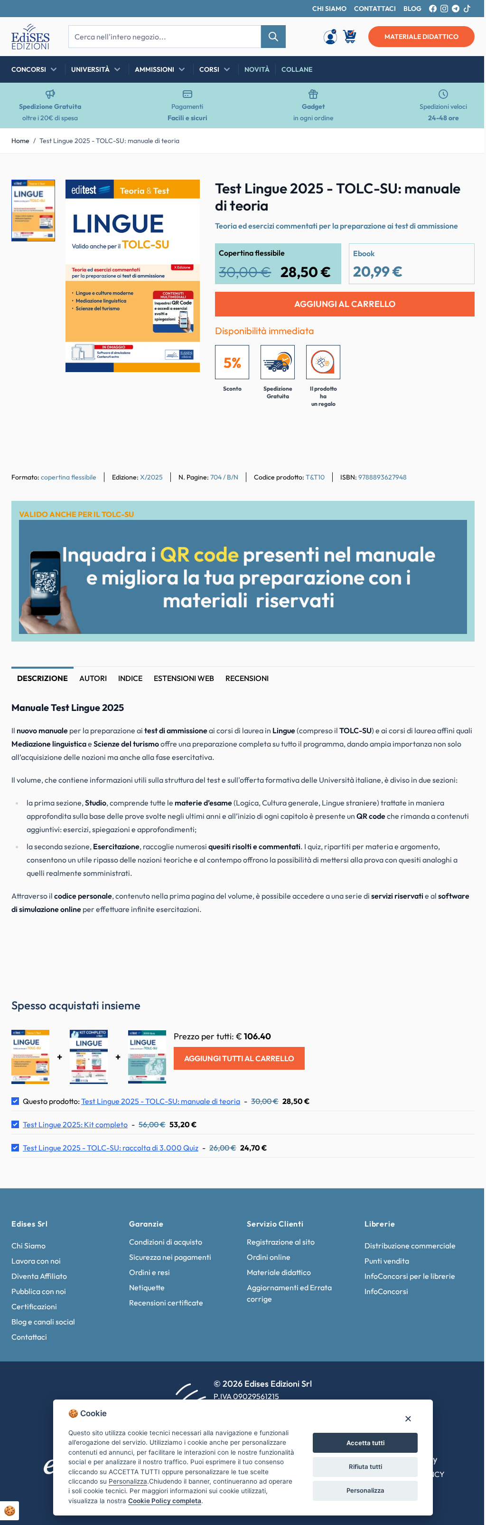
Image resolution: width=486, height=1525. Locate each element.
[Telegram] (455, 8)
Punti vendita (381, 1259)
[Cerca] (273, 36)
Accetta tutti (362, 1443)
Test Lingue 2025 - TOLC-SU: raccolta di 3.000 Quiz (110, 1146)
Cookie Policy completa (161, 1501)
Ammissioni (154, 69)
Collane (296, 69)
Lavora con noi (36, 1259)
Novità (257, 69)
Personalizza (362, 1490)
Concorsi (28, 69)
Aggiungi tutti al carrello (239, 1056)
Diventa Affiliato (39, 1274)
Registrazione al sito (277, 1240)
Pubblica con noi (38, 1289)
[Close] (404, 1418)
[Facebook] (433, 8)
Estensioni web (184, 678)
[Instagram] (444, 8)
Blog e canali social (43, 1319)
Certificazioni (34, 1304)
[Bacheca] (330, 36)
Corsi (209, 69)
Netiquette (145, 1285)
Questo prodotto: (131, 1099)
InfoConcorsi (381, 1289)
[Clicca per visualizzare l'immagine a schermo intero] (132, 276)
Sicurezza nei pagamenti (168, 1255)
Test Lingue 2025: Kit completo (75, 1122)
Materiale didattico (275, 1270)
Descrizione (42, 678)
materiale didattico (421, 36)
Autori (93, 678)
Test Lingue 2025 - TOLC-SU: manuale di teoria (109, 140)
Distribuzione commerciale (404, 1243)
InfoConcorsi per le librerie (404, 1274)
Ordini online (265, 1255)
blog (412, 8)
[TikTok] (467, 8)
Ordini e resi (147, 1270)
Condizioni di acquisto (163, 1240)
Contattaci (29, 1335)
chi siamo (329, 8)
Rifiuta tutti (361, 1466)
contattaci (375, 8)
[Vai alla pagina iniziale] (30, 36)
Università (90, 69)
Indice (130, 678)
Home (20, 140)
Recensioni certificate (164, 1300)
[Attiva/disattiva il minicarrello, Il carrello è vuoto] (350, 36)
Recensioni (247, 678)
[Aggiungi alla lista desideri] (184, 194)
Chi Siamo (28, 1243)
